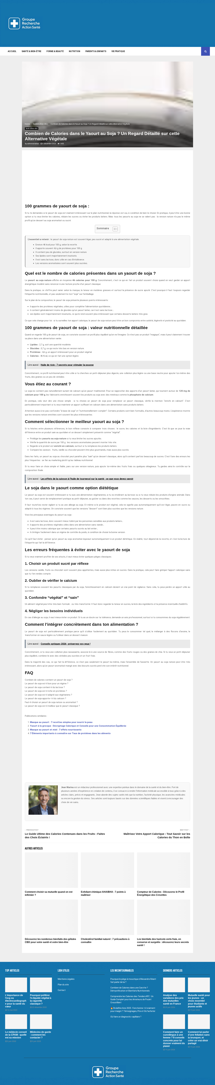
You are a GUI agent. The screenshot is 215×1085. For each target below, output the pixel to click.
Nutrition (74, 51)
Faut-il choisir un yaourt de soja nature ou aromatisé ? (51, 702)
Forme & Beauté (55, 51)
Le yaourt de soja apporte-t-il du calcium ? (45, 698)
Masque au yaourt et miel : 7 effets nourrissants (55, 729)
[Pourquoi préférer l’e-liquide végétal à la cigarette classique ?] (41, 985)
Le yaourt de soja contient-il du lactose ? (45, 687)
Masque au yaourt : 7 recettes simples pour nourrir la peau (61, 722)
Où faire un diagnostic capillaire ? (125, 1017)
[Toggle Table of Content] (113, 228)
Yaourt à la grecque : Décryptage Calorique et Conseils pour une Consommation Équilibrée (78, 726)
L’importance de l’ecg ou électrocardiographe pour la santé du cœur (15, 1001)
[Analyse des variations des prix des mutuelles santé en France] (174, 985)
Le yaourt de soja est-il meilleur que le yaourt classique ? (52, 706)
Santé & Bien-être (31, 51)
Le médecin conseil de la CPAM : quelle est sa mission (16, 1035)
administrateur (33, 144)
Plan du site (63, 984)
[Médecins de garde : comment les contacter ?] (41, 1021)
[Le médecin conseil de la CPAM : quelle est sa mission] (16, 1021)
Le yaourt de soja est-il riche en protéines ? (46, 691)
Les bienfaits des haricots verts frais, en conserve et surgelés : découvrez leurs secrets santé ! (163, 942)
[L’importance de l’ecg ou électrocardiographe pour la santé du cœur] (16, 985)
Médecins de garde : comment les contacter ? (40, 1035)
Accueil (12, 51)
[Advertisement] (156, 23)
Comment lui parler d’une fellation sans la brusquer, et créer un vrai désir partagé (199, 1038)
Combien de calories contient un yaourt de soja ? (49, 680)
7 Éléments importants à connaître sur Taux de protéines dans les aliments (70, 733)
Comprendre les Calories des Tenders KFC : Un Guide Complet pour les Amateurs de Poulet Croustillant (131, 999)
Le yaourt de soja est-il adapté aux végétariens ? (48, 694)
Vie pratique (118, 51)
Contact (62, 990)
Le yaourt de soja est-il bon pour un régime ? (46, 683)
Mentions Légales (66, 979)
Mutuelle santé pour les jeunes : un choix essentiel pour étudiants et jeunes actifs (199, 1001)
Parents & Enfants (95, 51)
